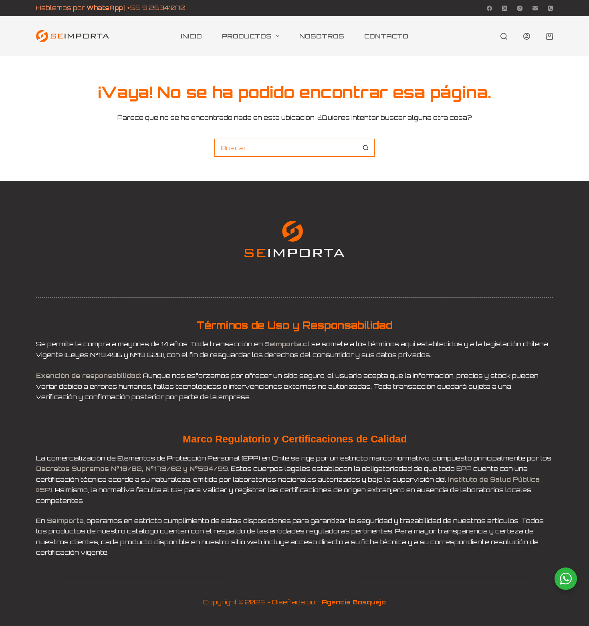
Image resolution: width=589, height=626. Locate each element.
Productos (247, 36)
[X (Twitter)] (504, 8)
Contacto (386, 36)
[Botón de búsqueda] (365, 147)
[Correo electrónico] (535, 8)
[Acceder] (526, 36)
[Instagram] (519, 8)
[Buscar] (503, 36)
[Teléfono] (550, 8)
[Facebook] (489, 8)
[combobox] (286, 148)
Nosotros (321, 36)
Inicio (191, 36)
